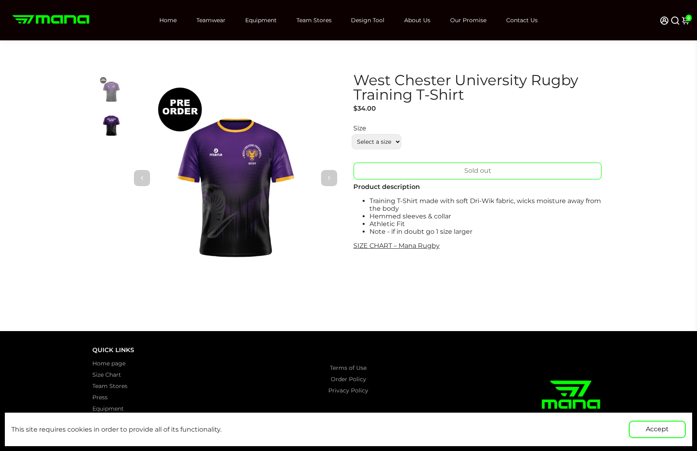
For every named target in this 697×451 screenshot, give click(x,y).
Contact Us (522, 20)
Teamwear (210, 20)
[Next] (329, 178)
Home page (108, 363)
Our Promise (468, 20)
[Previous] (142, 178)
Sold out (477, 170)
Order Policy (348, 379)
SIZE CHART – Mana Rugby (396, 246)
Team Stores (314, 20)
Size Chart (106, 374)
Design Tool (367, 20)
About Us (417, 20)
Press (100, 397)
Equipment (261, 20)
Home (168, 20)
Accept (657, 429)
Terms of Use (348, 368)
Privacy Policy (348, 390)
